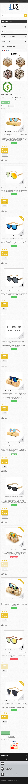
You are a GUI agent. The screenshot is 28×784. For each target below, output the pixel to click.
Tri (1, 97)
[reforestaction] (7, 87)
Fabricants (6, 41)
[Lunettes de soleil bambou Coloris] (14, 432)
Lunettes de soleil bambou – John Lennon (14, 288)
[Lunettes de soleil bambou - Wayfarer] (14, 328)
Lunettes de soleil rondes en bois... (14, 132)
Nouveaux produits (8, 47)
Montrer (16, 97)
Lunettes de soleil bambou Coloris (14, 443)
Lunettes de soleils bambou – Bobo (14, 391)
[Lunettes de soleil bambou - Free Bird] (14, 536)
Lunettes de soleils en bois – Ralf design (14, 701)
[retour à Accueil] (2, 32)
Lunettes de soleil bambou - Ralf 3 (14, 650)
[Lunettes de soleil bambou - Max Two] (14, 485)
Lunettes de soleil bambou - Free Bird (14, 547)
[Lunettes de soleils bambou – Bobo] (14, 380)
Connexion (24, 1)
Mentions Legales (8, 36)
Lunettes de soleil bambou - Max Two (14, 496)
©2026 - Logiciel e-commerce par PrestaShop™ (10, 780)
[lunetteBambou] (14, 7)
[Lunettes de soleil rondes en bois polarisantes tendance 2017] (14, 121)
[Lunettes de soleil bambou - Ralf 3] (14, 639)
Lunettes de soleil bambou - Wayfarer (14, 339)
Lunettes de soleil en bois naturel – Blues (14, 599)
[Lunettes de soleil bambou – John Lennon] (14, 277)
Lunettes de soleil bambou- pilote (14, 185)
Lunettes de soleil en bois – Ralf (14, 236)
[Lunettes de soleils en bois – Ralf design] (14, 690)
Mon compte (4, 759)
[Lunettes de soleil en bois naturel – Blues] (14, 588)
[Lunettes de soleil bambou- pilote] (14, 174)
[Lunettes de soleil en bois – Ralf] (14, 225)
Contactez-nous (12, 1)
